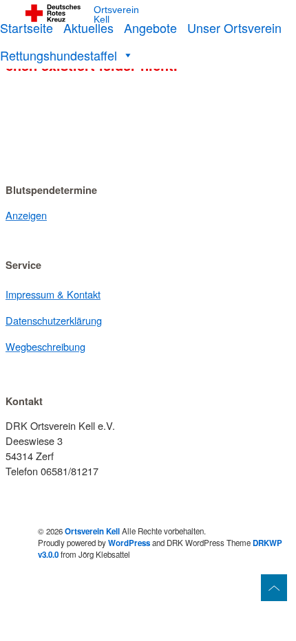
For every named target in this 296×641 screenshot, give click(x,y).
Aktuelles (88, 27)
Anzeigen (26, 215)
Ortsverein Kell (116, 15)
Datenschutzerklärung (54, 320)
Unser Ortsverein (234, 27)
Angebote (150, 27)
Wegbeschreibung (45, 346)
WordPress (129, 543)
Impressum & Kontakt (53, 294)
